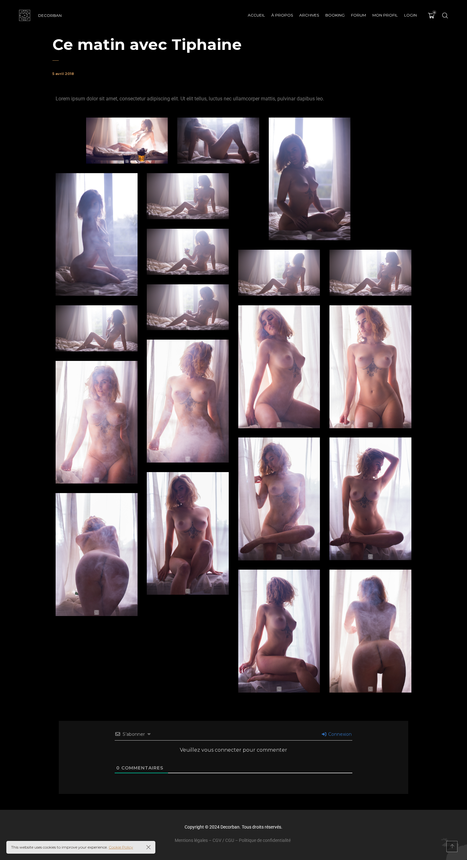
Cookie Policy (121, 847)
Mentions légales (191, 840)
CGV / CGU (223, 840)
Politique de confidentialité (265, 840)
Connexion (339, 734)
